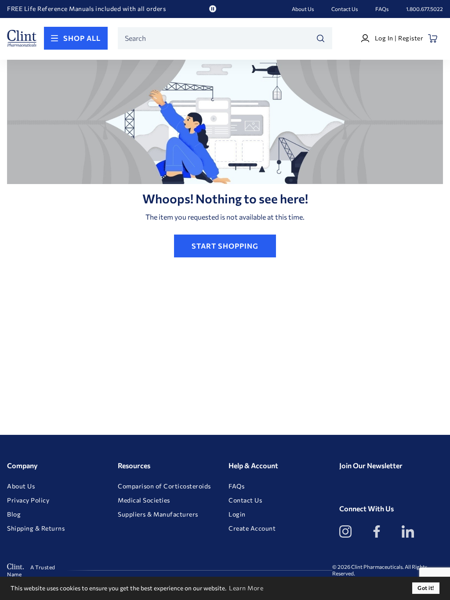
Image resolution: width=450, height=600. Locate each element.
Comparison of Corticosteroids (164, 486)
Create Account (252, 528)
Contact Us (344, 9)
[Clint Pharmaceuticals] (22, 38)
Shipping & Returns (36, 528)
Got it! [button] (425, 588)
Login (237, 514)
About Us (303, 9)
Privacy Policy (28, 500)
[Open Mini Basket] (433, 38)
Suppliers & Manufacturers (158, 514)
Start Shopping (225, 246)
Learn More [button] (246, 588)
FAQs (381, 9)
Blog (14, 514)
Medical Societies (144, 500)
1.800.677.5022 (424, 9)
